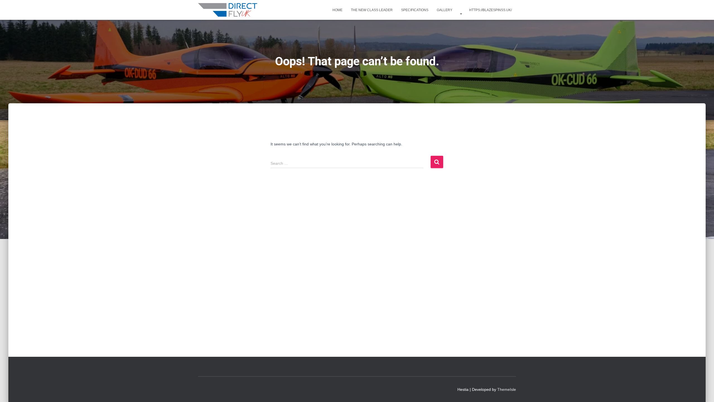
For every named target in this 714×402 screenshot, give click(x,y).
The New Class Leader (372, 10)
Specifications (414, 10)
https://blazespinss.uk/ (490, 10)
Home (337, 10)
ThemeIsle (506, 389)
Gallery (444, 10)
